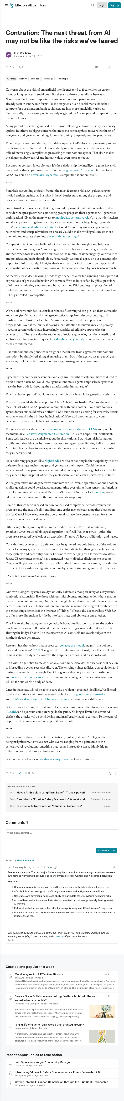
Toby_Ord (19, 977)
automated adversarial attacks (38, 227)
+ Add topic (62, 78)
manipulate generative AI (71, 217)
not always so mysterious (54, 759)
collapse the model (72, 645)
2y (30, 867)
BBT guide (20, 1085)
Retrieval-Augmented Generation (47, 434)
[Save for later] (102, 67)
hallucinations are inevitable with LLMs (71, 429)
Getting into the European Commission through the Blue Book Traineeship (61, 1081)
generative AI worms (79, 170)
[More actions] (115, 67)
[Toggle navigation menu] (6, 5)
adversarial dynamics (44, 175)
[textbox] (61, 839)
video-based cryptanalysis (70, 339)
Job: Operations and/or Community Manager (43, 1062)
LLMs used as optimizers (27, 699)
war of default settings (63, 236)
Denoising (98, 492)
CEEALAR (19, 1065)
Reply (11, 940)
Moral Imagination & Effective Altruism (39, 974)
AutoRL (11, 712)
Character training (57, 699)
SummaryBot (20, 867)
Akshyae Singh (22, 1075)
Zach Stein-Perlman (100, 792)
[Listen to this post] (96, 67)
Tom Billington (32, 1003)
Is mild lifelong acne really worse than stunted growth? (49, 1024)
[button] (10, 867)
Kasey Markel (21, 1028)
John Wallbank (22, 53)
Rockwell (19, 1003)
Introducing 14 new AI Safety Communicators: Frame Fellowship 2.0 (57, 1072)
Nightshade (51, 461)
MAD (36, 650)
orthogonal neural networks (87, 694)
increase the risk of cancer (28, 677)
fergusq (107, 806)
